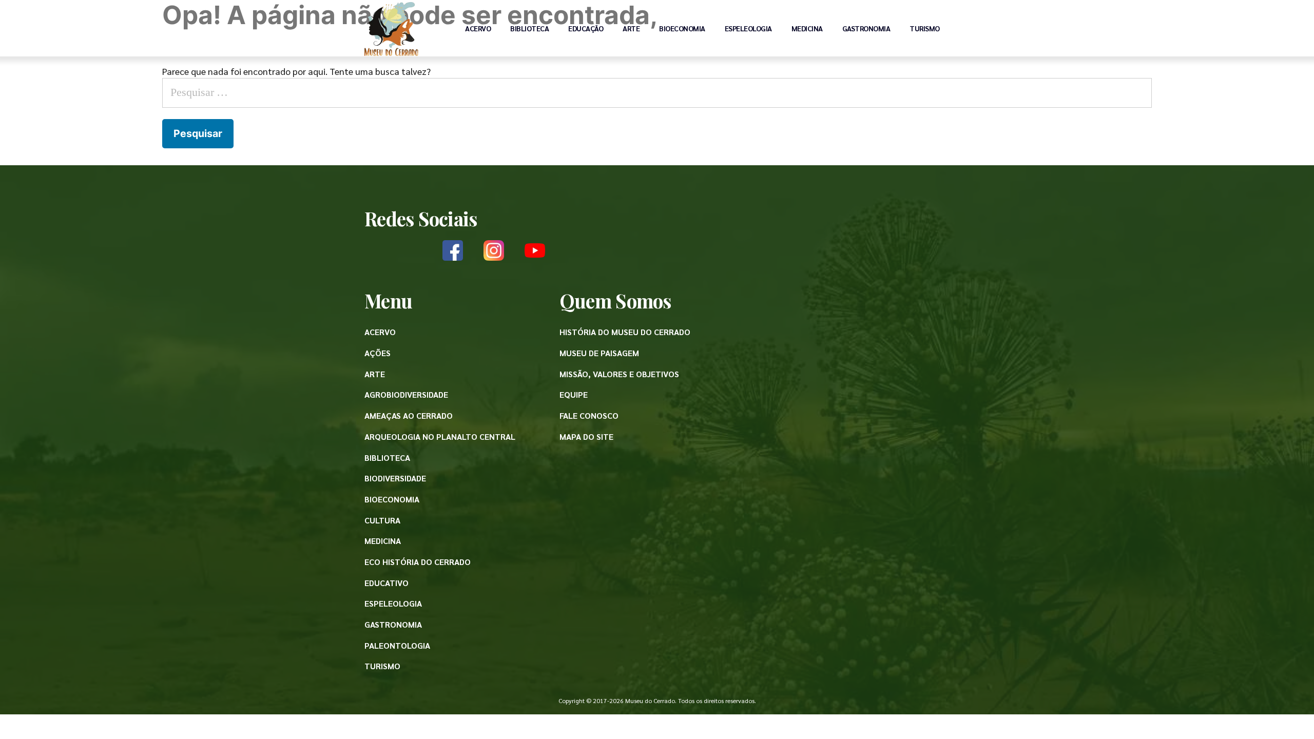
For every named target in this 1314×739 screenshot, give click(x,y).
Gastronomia (866, 28)
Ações (377, 352)
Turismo (925, 28)
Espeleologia (748, 28)
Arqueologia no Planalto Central (439, 436)
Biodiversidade (395, 478)
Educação (585, 28)
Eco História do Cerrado (417, 561)
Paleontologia (397, 645)
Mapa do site (586, 436)
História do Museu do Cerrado (624, 331)
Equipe (573, 394)
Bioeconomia (682, 28)
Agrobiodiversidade (406, 394)
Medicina (807, 28)
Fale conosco (589, 415)
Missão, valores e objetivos (619, 373)
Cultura (382, 520)
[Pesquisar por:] (657, 91)
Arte (631, 28)
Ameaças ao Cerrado (408, 415)
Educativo (386, 582)
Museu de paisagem (599, 352)
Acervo (478, 28)
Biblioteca (529, 28)
